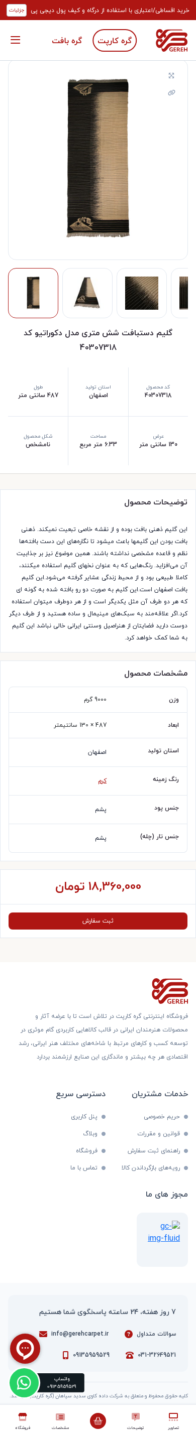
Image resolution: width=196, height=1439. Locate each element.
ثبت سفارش (98, 921)
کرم (102, 781)
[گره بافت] (67, 40)
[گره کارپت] (114, 40)
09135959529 (91, 1355)
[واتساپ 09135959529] (24, 1383)
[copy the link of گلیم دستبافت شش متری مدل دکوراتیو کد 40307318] (171, 93)
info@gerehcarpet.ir (80, 1334)
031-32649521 (157, 1355)
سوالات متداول (156, 1334)
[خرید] (98, 1421)
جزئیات (16, 10)
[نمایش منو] (15, 40)
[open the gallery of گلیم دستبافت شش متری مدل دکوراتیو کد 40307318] (171, 76)
